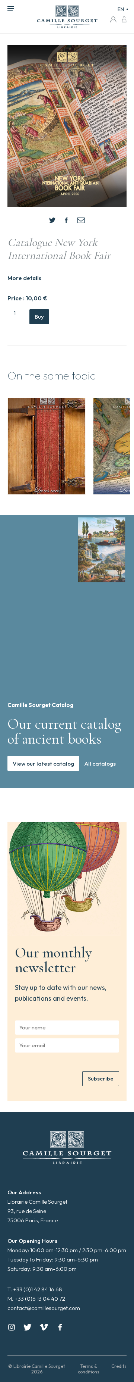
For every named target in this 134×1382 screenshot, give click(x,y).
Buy (39, 316)
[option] (46, 446)
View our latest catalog (43, 763)
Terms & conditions (88, 1369)
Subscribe (101, 1078)
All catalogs (100, 763)
